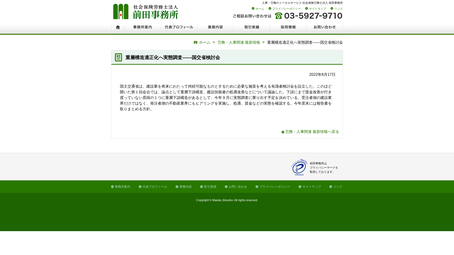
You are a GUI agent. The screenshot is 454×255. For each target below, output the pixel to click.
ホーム (260, 8)
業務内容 (185, 186)
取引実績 (210, 186)
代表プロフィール (155, 186)
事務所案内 (122, 186)
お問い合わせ (238, 186)
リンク (338, 8)
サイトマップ (317, 8)
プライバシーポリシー (286, 8)
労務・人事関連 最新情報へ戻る (312, 132)
